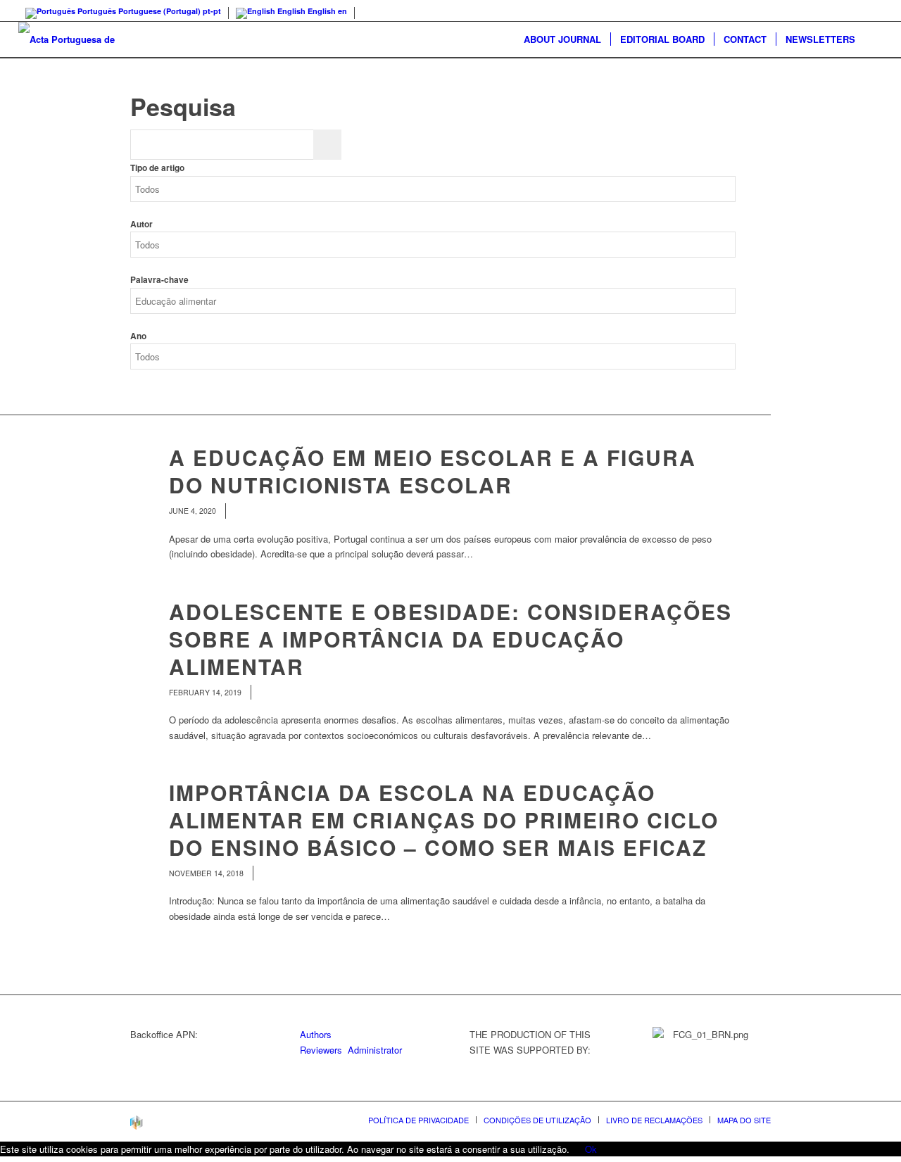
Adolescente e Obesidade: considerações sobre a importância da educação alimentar (450, 638)
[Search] (873, 39)
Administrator (375, 1049)
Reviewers (321, 1049)
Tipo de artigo (157, 168)
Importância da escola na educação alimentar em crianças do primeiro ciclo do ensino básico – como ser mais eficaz (444, 819)
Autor (141, 224)
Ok (591, 1149)
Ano (138, 336)
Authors (316, 1034)
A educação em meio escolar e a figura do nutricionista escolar (432, 471)
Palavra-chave (159, 280)
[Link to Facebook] (872, 10)
